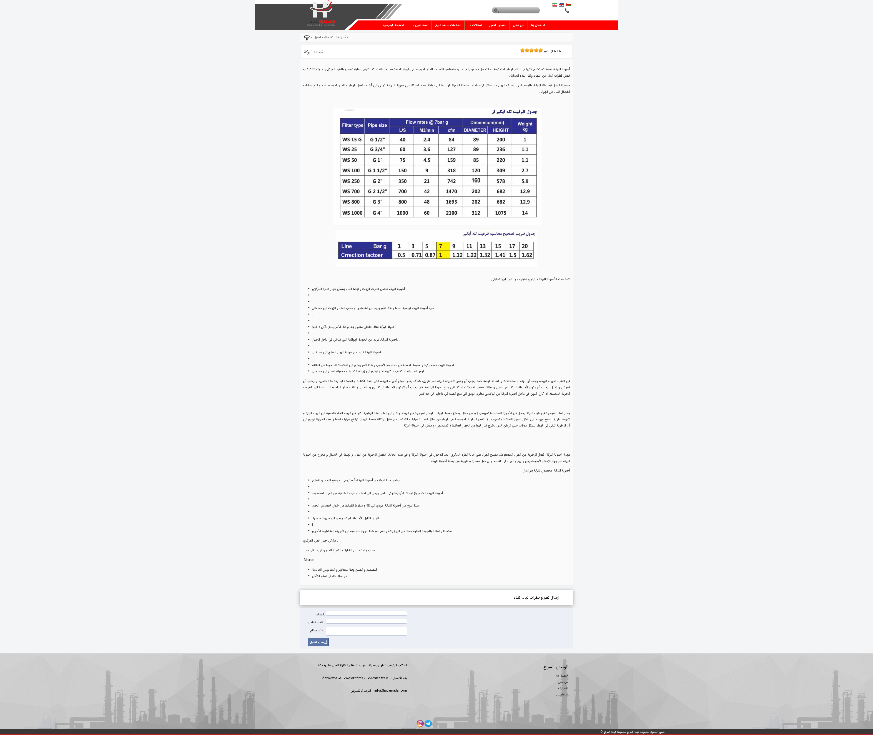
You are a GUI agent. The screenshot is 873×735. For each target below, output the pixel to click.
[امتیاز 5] (530, 50)
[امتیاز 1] (521, 50)
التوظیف (563, 688)
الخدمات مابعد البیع (448, 25)
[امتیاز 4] (528, 50)
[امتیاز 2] (523, 50)
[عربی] (568, 4)
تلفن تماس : (316, 622)
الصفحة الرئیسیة (393, 25)
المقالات (477, 25)
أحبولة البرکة (338, 37)
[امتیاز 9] (539, 50)
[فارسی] (554, 4)
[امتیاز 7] (535, 50)
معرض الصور (497, 25)
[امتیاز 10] (542, 50)
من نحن (518, 25)
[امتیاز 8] (537, 50)
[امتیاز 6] (533, 50)
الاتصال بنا (538, 25)
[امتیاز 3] (526, 50)
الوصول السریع (555, 667)
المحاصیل (421, 25)
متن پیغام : (317, 630)
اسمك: (320, 614)
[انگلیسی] (561, 4)
